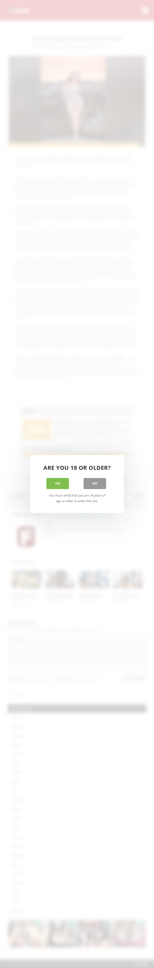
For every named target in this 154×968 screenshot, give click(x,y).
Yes (57, 483)
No (94, 483)
